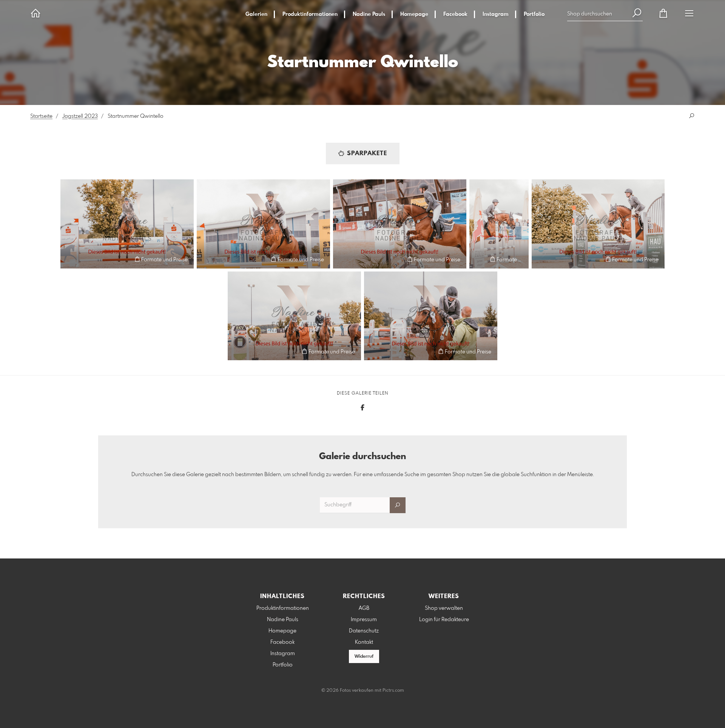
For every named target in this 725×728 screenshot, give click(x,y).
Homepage (414, 14)
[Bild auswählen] (69, 259)
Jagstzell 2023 (80, 116)
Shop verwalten (444, 608)
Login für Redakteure (444, 619)
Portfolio (534, 14)
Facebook (455, 14)
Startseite (41, 116)
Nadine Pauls (369, 14)
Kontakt (364, 642)
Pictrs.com (393, 690)
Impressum (364, 619)
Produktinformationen (310, 14)
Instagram (496, 14)
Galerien (256, 14)
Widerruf (364, 656)
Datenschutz (364, 631)
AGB (364, 608)
